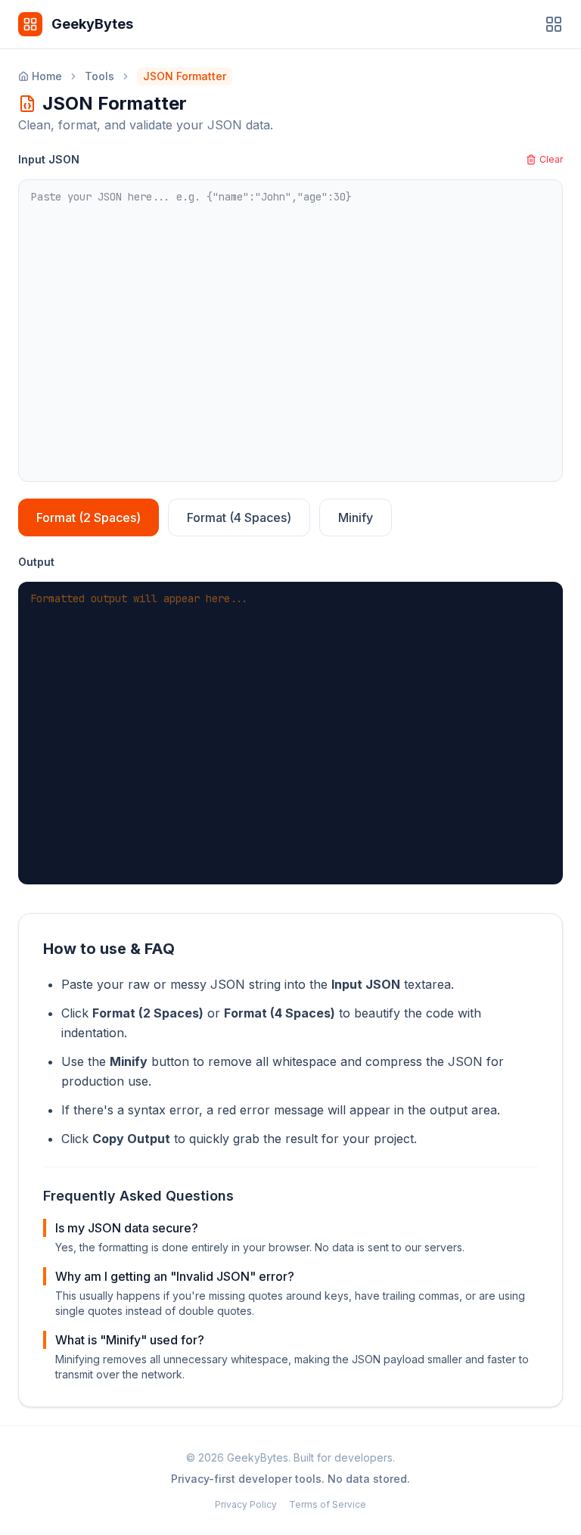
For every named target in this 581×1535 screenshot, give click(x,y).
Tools (99, 76)
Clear (551, 159)
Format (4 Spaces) (239, 517)
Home (47, 76)
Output (36, 561)
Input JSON (48, 159)
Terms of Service (327, 1504)
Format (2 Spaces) (88, 517)
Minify (355, 517)
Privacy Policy (246, 1504)
